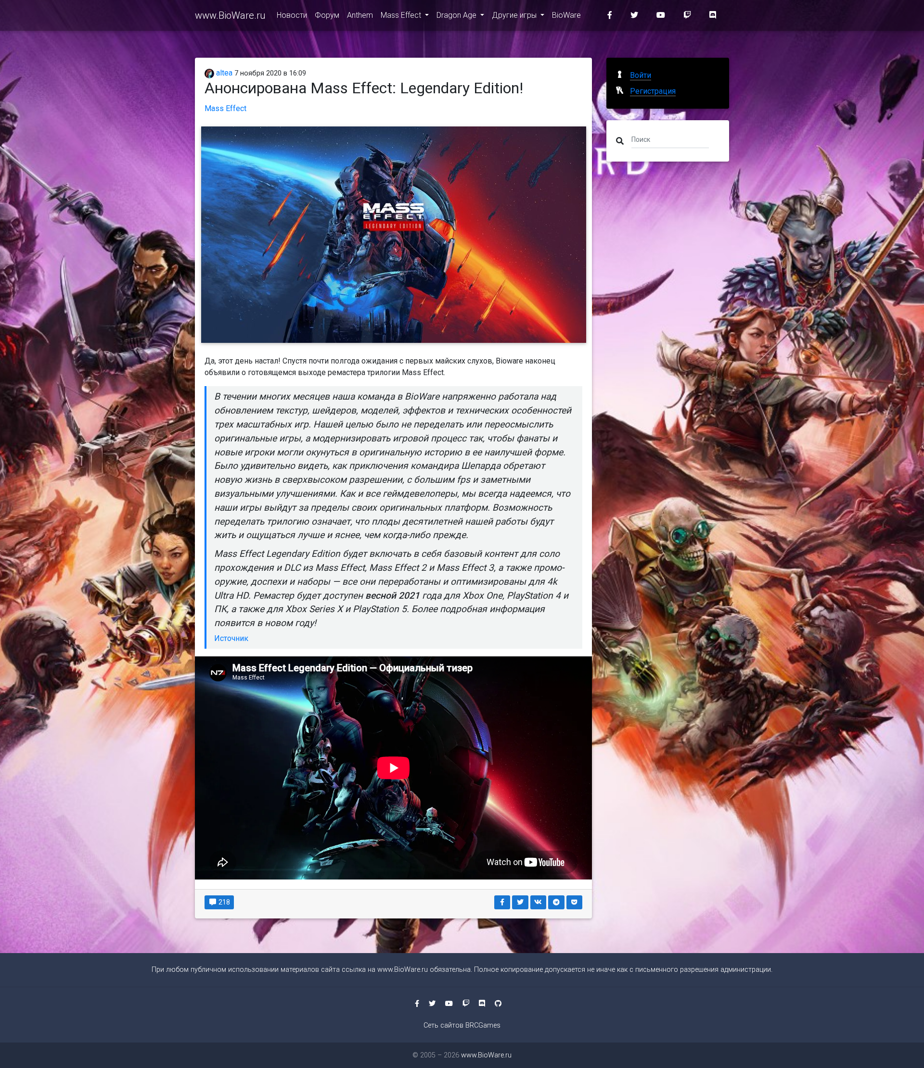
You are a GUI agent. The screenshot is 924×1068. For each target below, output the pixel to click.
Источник (231, 638)
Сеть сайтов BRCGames (462, 1025)
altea (223, 72)
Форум (327, 15)
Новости (292, 15)
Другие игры (515, 15)
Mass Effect (402, 15)
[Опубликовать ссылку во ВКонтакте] (538, 902)
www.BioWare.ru (230, 15)
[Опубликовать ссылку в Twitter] (520, 902)
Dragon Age (457, 15)
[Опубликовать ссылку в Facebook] (502, 902)
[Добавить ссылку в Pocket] (574, 902)
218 (223, 902)
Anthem (360, 15)
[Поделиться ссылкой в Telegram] (556, 902)
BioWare (566, 15)
